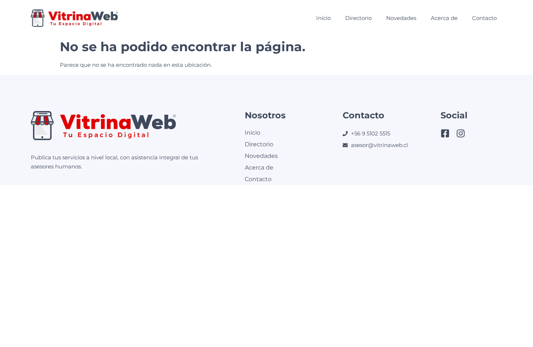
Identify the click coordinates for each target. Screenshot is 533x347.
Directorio (358, 18)
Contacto (484, 18)
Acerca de (444, 18)
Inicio (323, 18)
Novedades (401, 18)
